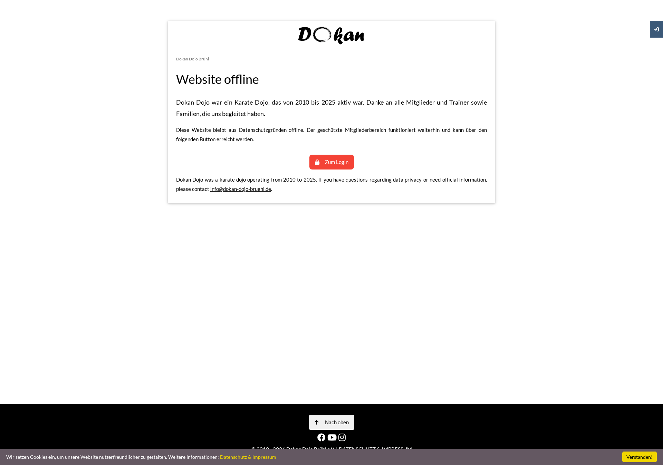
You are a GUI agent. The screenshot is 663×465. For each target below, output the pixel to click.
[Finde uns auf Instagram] (342, 437)
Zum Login (336, 162)
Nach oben (336, 422)
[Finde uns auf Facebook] (322, 437)
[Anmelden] (656, 29)
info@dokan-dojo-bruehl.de (240, 189)
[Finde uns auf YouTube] (332, 437)
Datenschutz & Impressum (248, 457)
